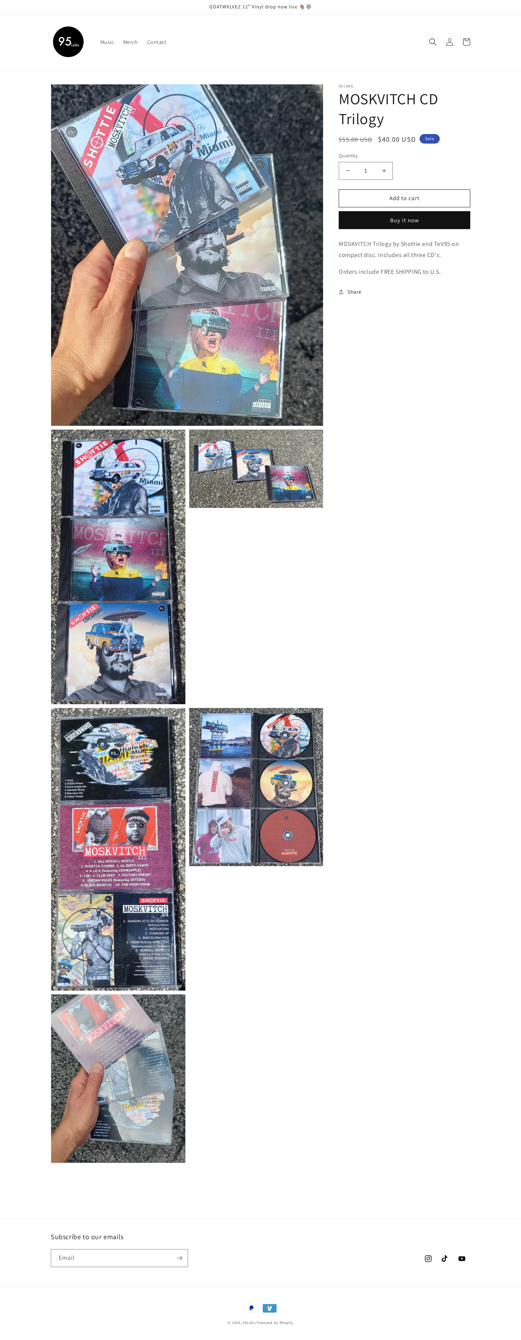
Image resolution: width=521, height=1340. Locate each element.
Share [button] (354, 291)
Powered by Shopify (275, 1322)
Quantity (348, 155)
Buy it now (404, 219)
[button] (433, 42)
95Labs (249, 1322)
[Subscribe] (179, 1258)
